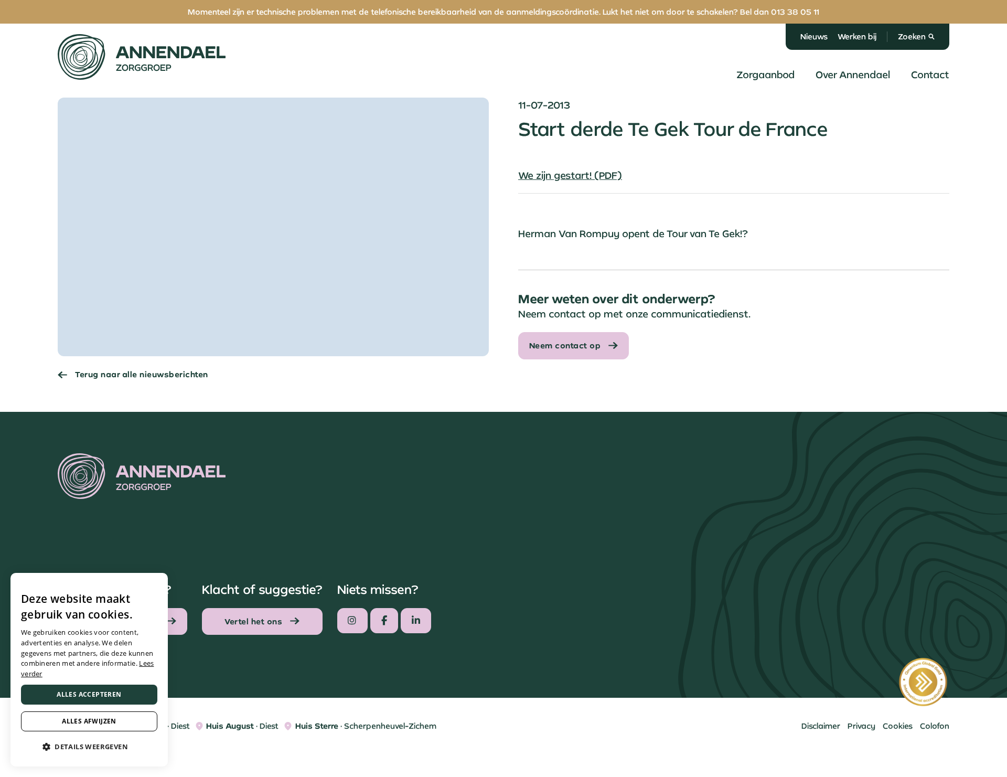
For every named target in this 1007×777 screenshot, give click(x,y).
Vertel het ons (253, 621)
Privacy (861, 725)
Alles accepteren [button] (89, 694)
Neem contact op (565, 345)
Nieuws (814, 36)
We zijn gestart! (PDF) (570, 175)
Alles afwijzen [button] (89, 721)
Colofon (934, 725)
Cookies (898, 725)
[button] (89, 747)
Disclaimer (820, 725)
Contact (930, 74)
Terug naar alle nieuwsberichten (141, 374)
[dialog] (89, 670)
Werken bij (857, 36)
